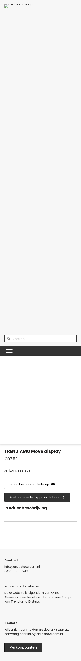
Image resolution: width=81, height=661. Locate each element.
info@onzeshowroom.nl (22, 567)
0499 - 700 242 (16, 571)
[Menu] (9, 351)
